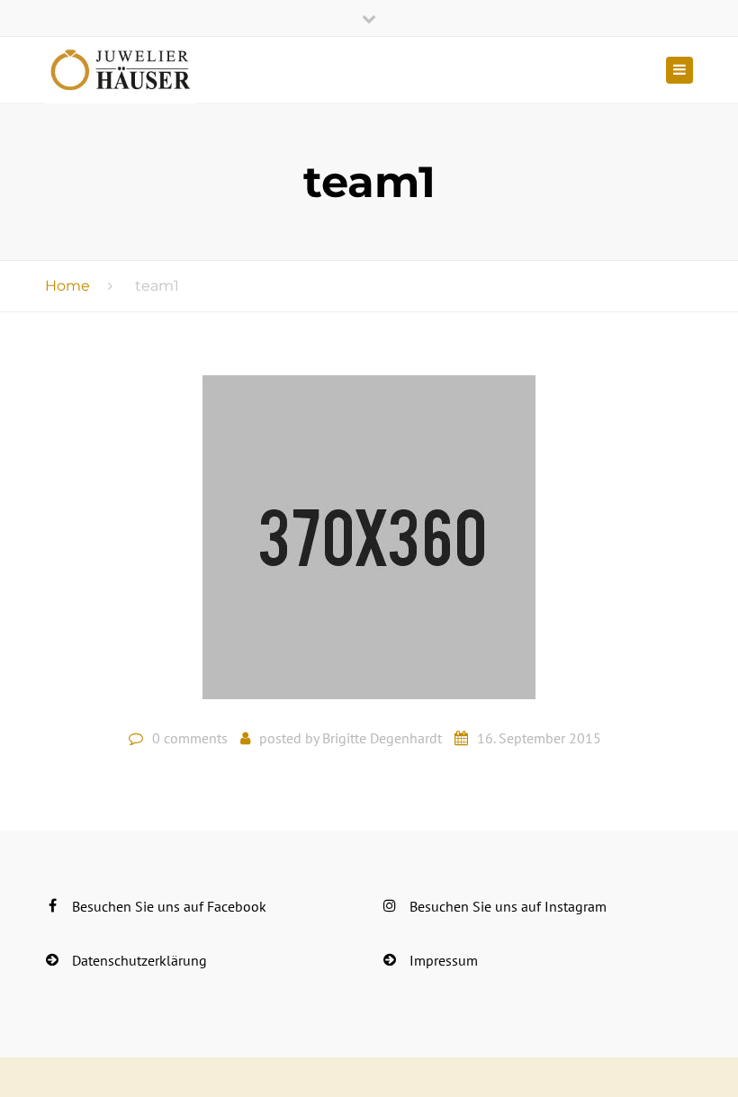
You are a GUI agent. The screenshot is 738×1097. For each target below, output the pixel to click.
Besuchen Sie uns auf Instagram (508, 906)
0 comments (190, 738)
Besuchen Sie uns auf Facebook (169, 906)
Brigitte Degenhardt (382, 738)
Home (67, 285)
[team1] (369, 544)
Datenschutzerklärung (139, 960)
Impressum (444, 960)
